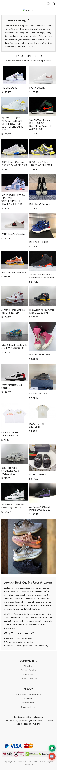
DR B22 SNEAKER (38, 242)
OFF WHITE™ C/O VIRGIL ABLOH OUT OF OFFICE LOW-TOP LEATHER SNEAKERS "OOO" (13, 124)
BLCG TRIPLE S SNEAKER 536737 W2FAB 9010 (10, 471)
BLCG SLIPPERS (37, 474)
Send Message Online (29, 723)
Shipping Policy (28, 707)
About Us (28, 666)
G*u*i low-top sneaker (13, 234)
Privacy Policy (28, 702)
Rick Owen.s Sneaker (39, 204)
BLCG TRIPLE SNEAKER (13, 272)
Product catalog (28, 670)
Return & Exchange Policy (28, 694)
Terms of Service (28, 678)
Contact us (28, 674)
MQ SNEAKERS (9, 87)
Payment (28, 698)
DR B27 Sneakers (38, 393)
